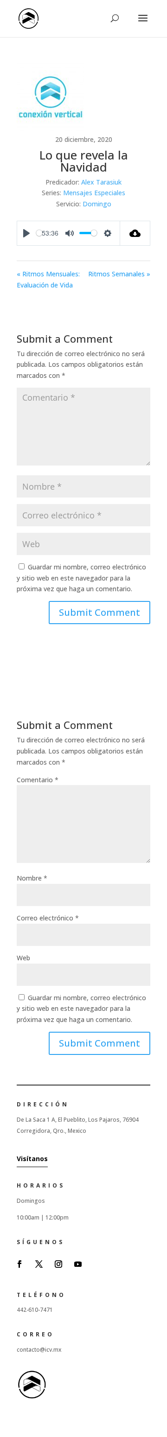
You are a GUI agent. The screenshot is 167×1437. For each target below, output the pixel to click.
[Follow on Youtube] (78, 1264)
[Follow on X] (39, 1264)
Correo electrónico (48, 917)
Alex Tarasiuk (101, 182)
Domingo (97, 203)
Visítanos (32, 1158)
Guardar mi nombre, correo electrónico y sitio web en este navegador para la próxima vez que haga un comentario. (81, 578)
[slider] (39, 233)
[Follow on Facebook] (19, 1264)
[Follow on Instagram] (58, 1264)
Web (23, 957)
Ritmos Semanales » (119, 273)
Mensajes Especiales (94, 192)
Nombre (32, 878)
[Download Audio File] (135, 233)
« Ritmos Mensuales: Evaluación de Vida (48, 279)
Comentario (37, 779)
